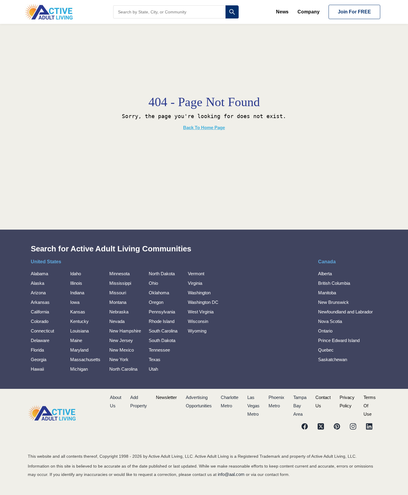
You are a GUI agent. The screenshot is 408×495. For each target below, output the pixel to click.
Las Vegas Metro (253, 406)
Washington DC (203, 302)
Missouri (117, 292)
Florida (37, 349)
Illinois (76, 283)
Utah (153, 369)
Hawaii (37, 369)
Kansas (77, 311)
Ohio (153, 283)
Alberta (325, 273)
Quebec (326, 349)
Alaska (37, 283)
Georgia (38, 359)
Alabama (39, 273)
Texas (154, 359)
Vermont (196, 273)
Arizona (38, 292)
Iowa (74, 302)
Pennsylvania (162, 311)
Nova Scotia (330, 321)
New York (118, 359)
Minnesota (119, 273)
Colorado (39, 321)
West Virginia (201, 311)
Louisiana (79, 330)
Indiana (77, 292)
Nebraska (118, 311)
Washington (199, 292)
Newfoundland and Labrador (345, 311)
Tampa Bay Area (299, 406)
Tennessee (159, 349)
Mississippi (120, 283)
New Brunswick (333, 302)
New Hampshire (125, 330)
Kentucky (79, 321)
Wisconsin (198, 321)
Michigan (79, 369)
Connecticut (42, 330)
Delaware (40, 340)
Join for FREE (354, 11)
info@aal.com (231, 474)
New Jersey (121, 340)
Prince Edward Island (339, 340)
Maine (76, 340)
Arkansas (40, 302)
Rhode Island (161, 321)
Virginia (195, 283)
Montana (117, 302)
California (40, 311)
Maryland (79, 349)
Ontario (325, 330)
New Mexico (121, 349)
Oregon (156, 302)
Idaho (75, 273)
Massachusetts (85, 359)
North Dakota (162, 273)
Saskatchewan (332, 359)
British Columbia (334, 283)
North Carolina (123, 369)
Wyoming (197, 330)
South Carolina (163, 330)
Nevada (117, 321)
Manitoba (327, 292)
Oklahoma (159, 292)
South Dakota (162, 340)
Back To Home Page (204, 127)
